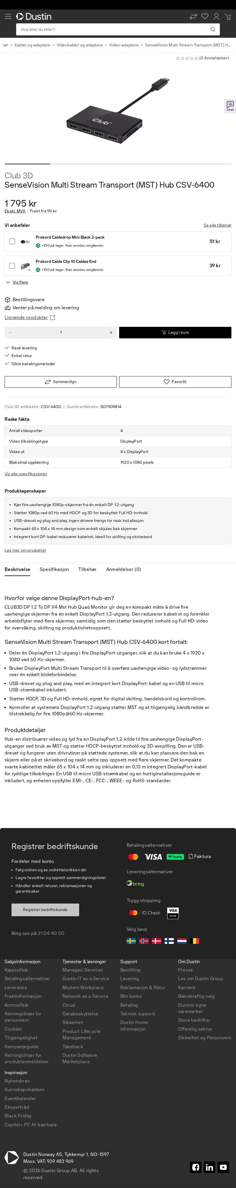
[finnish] (169, 941)
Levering (129, 978)
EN (17, 879)
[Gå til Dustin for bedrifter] (35, 16)
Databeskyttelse (80, 1014)
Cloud (68, 1005)
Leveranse (16, 987)
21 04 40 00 (51, 933)
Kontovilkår (17, 1005)
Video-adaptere (124, 45)
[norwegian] (144, 941)
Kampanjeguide (22, 1046)
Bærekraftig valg (196, 996)
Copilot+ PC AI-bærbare (31, 1124)
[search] (212, 29)
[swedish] (131, 941)
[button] (193, 16)
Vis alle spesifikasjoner (26, 474)
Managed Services (82, 970)
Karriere (187, 987)
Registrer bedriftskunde (45, 909)
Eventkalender (20, 1098)
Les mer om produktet (25, 550)
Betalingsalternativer (27, 978)
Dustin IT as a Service (85, 978)
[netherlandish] (181, 941)
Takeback (72, 1046)
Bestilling (130, 970)
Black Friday (18, 1116)
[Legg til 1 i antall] (111, 332)
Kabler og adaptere (32, 45)
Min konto (131, 996)
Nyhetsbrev (17, 1081)
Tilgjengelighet (21, 1037)
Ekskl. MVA (15, 211)
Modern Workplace (83, 987)
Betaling (129, 1005)
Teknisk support (137, 1014)
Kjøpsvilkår (16, 970)
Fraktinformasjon (23, 996)
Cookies (13, 1029)
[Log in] (216, 16)
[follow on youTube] (223, 1167)
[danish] (156, 941)
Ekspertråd (17, 1107)
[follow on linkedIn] (209, 1167)
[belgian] (194, 941)
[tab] (20, 569)
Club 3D (19, 175)
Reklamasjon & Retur (142, 987)
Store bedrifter (194, 1020)
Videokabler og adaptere (80, 45)
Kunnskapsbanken (24, 1089)
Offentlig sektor (195, 1029)
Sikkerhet (72, 1022)
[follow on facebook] (195, 1167)
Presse (185, 970)
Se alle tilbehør (217, 225)
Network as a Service (85, 996)
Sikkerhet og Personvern (204, 1037)
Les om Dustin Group (200, 978)
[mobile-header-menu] (8, 16)
